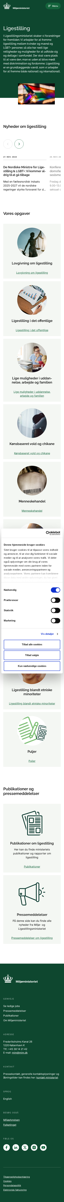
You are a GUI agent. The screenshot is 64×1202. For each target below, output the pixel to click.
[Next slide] (19, 144)
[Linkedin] (15, 1147)
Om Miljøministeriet (14, 1020)
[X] (25, 1147)
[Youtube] (43, 1147)
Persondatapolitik (12, 1185)
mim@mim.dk (20, 1052)
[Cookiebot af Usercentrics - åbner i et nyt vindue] (46, 533)
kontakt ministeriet (47, 1077)
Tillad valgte (32, 655)
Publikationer (11, 1015)
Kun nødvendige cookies (32, 666)
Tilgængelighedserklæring (16, 1176)
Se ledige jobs (11, 1006)
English (7, 1098)
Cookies (7, 1181)
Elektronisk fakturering (15, 1189)
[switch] (55, 600)
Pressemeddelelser (14, 1010)
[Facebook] (6, 1147)
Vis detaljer (47, 633)
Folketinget (9, 1124)
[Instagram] (34, 1147)
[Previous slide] (7, 144)
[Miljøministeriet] (16, 5)
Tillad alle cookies (32, 644)
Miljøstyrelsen (11, 1119)
